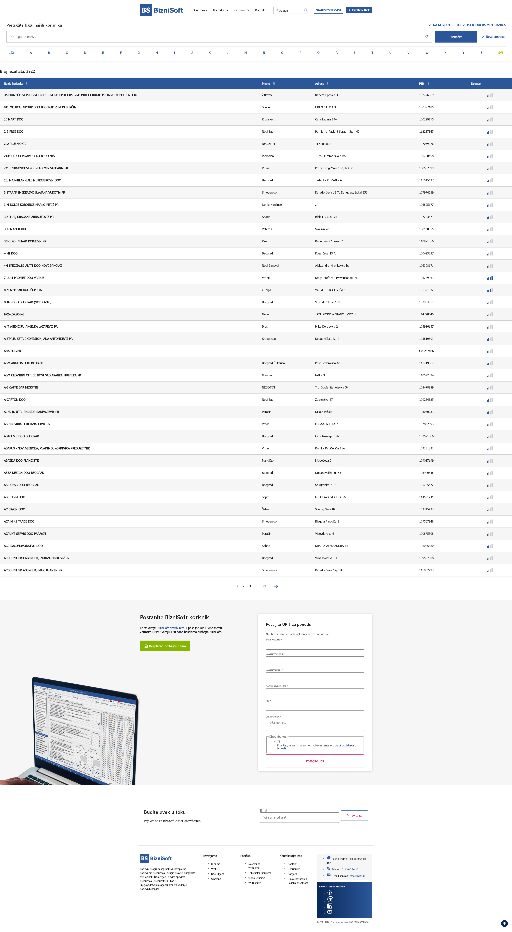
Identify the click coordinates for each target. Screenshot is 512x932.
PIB (268, 701)
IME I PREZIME (274, 640)
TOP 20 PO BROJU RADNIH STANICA (481, 25)
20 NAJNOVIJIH (439, 25)
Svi (500, 52)
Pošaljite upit (315, 761)
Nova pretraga (495, 36)
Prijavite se (354, 815)
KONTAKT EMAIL (274, 670)
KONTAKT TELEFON (275, 654)
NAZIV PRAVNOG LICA (277, 686)
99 (264, 586)
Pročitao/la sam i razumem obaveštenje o (316, 747)
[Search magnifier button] (305, 10)
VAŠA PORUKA (273, 717)
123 (11, 52)
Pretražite (456, 37)
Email (265, 810)
